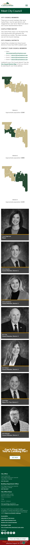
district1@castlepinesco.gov (19, 55)
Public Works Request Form (8, 520)
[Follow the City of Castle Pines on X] (14, 533)
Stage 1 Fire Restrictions (10, 542)
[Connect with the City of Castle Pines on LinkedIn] (8, 533)
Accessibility (4, 516)
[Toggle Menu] (26, 5)
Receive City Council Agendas (9, 522)
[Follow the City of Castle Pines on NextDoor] (5, 533)
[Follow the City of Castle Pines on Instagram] (11, 533)
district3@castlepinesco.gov (19, 59)
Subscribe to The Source (7, 518)
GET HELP (15, 457)
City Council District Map (8, 64)
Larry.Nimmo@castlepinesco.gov (10, 504)
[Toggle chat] (24, 542)
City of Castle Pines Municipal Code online (12, 527)
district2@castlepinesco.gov (19, 57)
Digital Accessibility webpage (13, 513)
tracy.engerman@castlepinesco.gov (16, 53)
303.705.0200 (5, 481)
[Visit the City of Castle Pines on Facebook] (2, 533)
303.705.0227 (4, 489)
